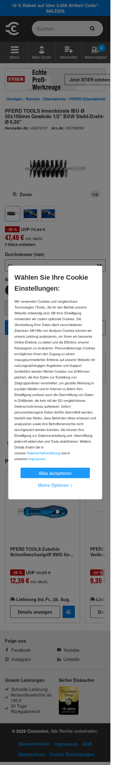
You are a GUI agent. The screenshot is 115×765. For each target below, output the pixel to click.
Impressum (37, 458)
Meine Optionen (55, 485)
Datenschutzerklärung (43, 452)
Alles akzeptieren (55, 473)
